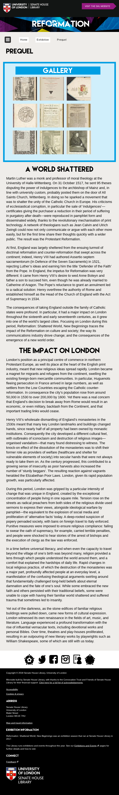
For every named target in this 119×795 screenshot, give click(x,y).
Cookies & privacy (15, 694)
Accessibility (12, 689)
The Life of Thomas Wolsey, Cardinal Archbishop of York (25, 142)
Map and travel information (19, 723)
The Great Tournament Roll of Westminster (78, 85)
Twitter (42, 659)
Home (23, 39)
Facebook (54, 659)
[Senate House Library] (25, 782)
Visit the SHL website (97, 6)
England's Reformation (52, 136)
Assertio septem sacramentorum (51, 109)
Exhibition (43, 39)
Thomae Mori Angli (78, 109)
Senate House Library (59, 24)
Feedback (11, 762)
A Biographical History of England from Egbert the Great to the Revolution (78, 142)
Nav (8, 40)
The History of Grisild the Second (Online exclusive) (52, 86)
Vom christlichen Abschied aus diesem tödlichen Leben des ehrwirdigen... (25, 115)
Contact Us (77, 659)
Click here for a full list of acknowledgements (61, 682)
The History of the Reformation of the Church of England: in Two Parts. (25, 88)
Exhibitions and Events (85, 745)
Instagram (65, 659)
